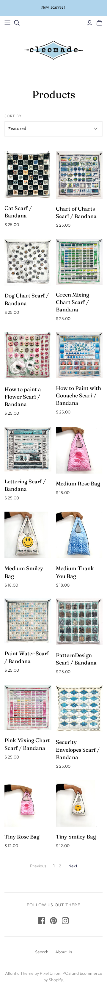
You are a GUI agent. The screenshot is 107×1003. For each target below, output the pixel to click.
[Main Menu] (7, 23)
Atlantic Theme (19, 973)
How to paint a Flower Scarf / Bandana (22, 397)
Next (72, 866)
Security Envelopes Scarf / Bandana (78, 749)
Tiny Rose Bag (22, 836)
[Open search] (17, 23)
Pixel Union (50, 973)
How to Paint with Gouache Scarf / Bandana (78, 395)
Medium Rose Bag (78, 483)
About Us (63, 952)
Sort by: (13, 116)
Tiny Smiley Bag (76, 836)
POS (66, 973)
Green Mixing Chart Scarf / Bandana (72, 302)
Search (41, 952)
